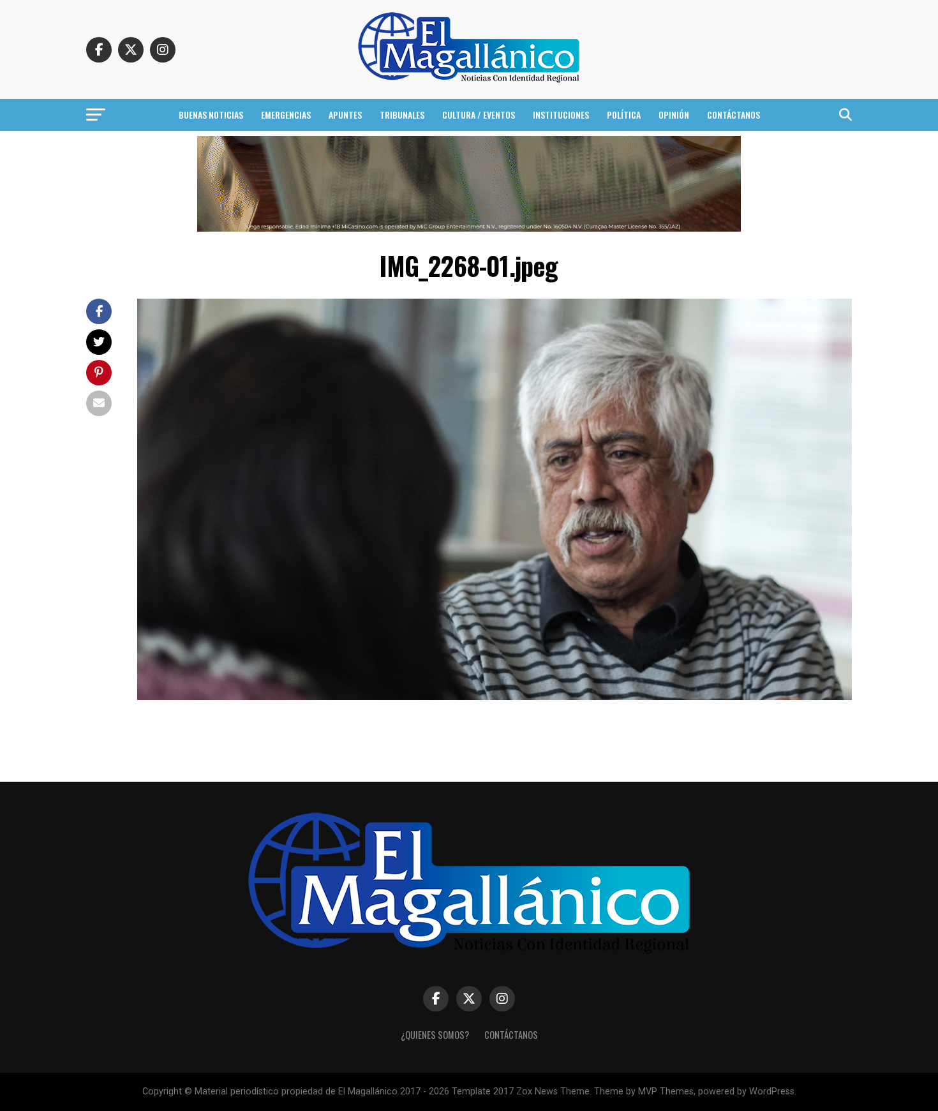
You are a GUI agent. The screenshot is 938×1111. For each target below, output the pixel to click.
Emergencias (286, 114)
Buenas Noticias (211, 114)
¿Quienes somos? (435, 1034)
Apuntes (345, 114)
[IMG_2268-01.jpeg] (494, 696)
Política (624, 114)
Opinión (674, 114)
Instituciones (561, 114)
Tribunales (402, 114)
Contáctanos (733, 114)
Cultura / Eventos (478, 114)
